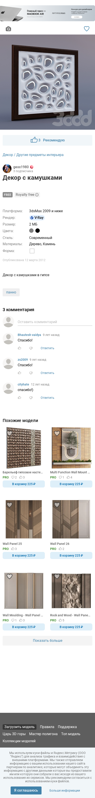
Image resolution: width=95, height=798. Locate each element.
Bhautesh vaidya (29, 335)
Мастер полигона (43, 734)
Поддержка (67, 727)
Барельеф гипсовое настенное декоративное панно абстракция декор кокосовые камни (23, 472)
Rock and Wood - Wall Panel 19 (70, 615)
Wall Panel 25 (12, 543)
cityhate (23, 384)
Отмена (33, 406)
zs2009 (23, 359)
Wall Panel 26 (59, 543)
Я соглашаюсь (26, 790)
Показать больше (47, 640)
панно (11, 292)
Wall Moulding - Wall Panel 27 (23, 615)
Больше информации (64, 790)
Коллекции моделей (19, 741)
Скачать (61, 406)
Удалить (61, 406)
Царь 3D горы (14, 734)
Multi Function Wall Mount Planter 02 (70, 472)
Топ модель (70, 734)
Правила (47, 727)
